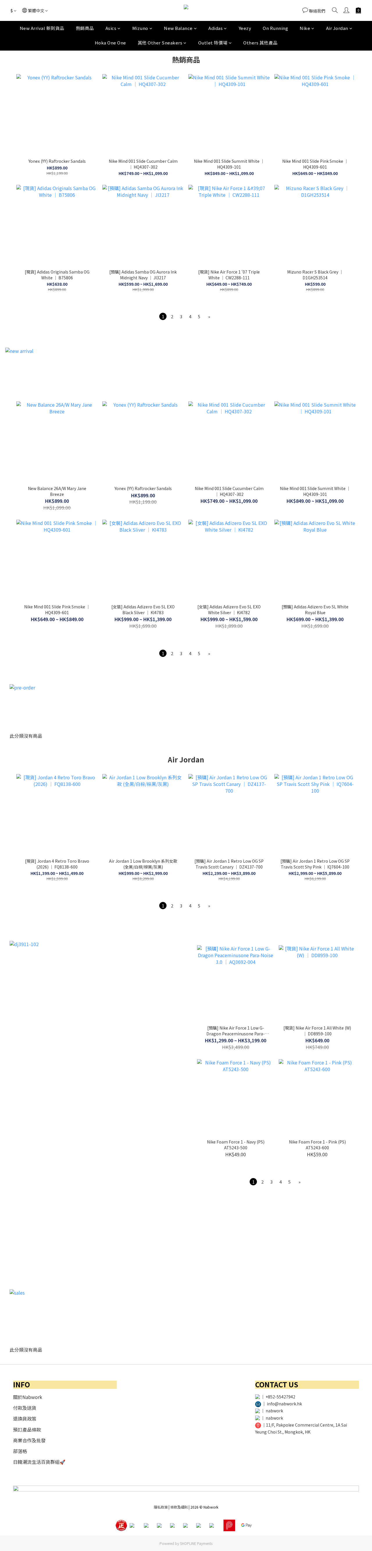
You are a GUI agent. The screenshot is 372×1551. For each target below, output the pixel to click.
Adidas (215, 28)
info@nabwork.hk (284, 1404)
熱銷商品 (85, 28)
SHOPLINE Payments (196, 1543)
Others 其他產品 (260, 43)
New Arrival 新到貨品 (42, 28)
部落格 (20, 1451)
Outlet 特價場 (213, 43)
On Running (275, 28)
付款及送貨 (24, 1407)
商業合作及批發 (29, 1440)
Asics (111, 28)
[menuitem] (163, 316)
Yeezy (245, 28)
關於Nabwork (27, 1396)
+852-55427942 (280, 1397)
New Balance (178, 28)
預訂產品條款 (27, 1429)
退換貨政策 (24, 1418)
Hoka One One (110, 43)
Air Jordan (337, 28)
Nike (305, 28)
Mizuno (140, 28)
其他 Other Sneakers (160, 43)
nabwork (274, 1411)
